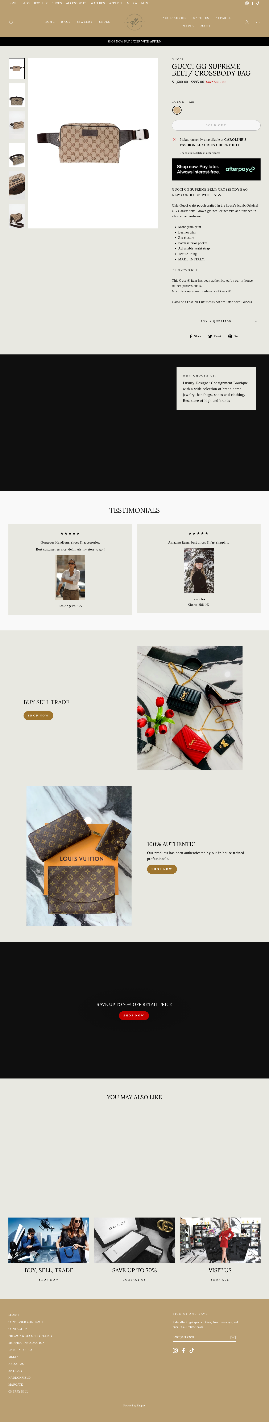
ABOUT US (16, 1363)
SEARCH (14, 1315)
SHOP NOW (133, 1015)
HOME (12, 3)
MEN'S (145, 3)
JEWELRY (41, 3)
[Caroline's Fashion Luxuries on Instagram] (175, 1350)
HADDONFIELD (19, 1377)
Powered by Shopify (134, 1405)
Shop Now (162, 869)
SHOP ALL (220, 1279)
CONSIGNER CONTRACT (25, 1322)
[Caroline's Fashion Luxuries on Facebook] (183, 1350)
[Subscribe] (233, 1337)
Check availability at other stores (200, 152)
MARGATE (15, 1384)
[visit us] (220, 1240)
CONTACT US (18, 1328)
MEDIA (132, 3)
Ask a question (216, 321)
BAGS (26, 3)
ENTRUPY (15, 1370)
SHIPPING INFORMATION (26, 1342)
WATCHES (98, 3)
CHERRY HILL (18, 1391)
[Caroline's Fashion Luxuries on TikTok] (191, 1350)
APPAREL (116, 3)
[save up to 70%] (134, 1240)
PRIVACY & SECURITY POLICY (30, 1335)
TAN (177, 110)
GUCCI (178, 59)
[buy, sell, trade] (48, 1240)
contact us (134, 1279)
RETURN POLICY (20, 1350)
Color (183, 101)
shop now (38, 715)
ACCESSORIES (76, 3)
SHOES (57, 3)
